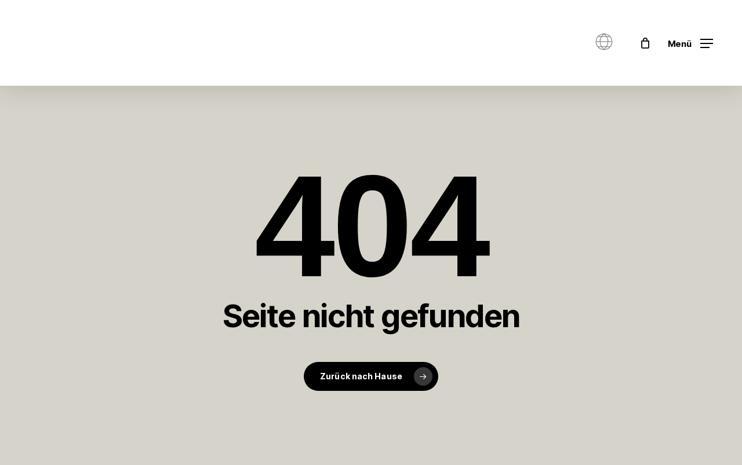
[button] (690, 43)
